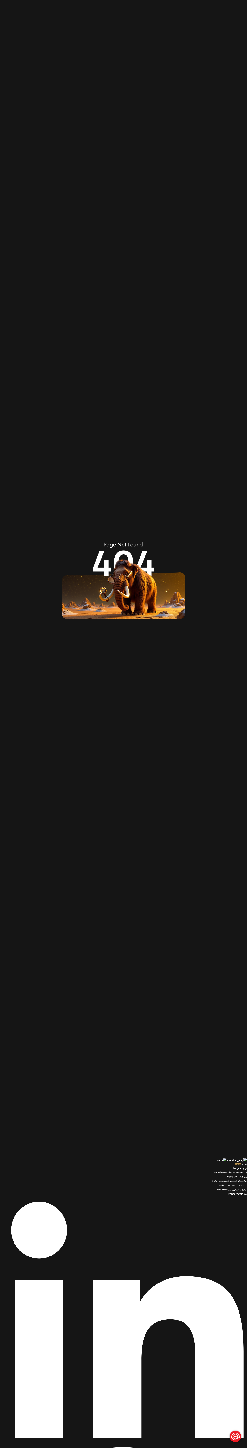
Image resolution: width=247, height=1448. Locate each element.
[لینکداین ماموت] (123, 1443)
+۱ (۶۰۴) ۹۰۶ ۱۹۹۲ (228, 1185)
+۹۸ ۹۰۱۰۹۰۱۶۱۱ (235, 1176)
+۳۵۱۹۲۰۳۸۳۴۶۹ (235, 1194)
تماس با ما (238, 1164)
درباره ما (244, 1164)
